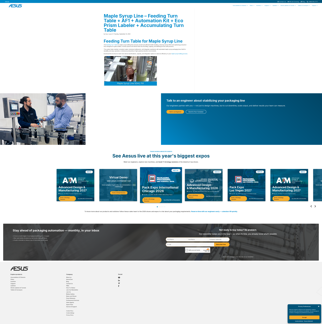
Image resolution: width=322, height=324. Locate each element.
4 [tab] (162, 206)
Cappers (266, 5)
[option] (6, 1)
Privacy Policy (69, 315)
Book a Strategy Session (65, 198)
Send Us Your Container (196, 112)
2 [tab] (159, 206)
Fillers (251, 5)
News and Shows (71, 296)
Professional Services (72, 300)
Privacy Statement (308, 321)
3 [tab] (161, 206)
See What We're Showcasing (172, 200)
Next (314, 206)
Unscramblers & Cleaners (239, 5)
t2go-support (109, 34)
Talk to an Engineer (175, 112)
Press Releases (70, 298)
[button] (318, 306)
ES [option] (8, 2)
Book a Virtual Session (119, 192)
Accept (304, 317)
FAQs (67, 285)
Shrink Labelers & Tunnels (287, 5)
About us (68, 277)
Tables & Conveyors (303, 5)
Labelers (275, 5)
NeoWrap (278, 12)
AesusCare (69, 279)
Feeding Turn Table (111, 45)
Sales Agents (70, 302)
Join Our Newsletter (72, 290)
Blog (303, 1)
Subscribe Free (221, 244)
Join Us (68, 292)
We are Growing (294, 1)
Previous (312, 206)
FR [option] (6, 2)
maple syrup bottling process (179, 53)
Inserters (258, 5)
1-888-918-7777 (313, 1)
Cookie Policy (69, 310)
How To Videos (70, 287)
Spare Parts (69, 304)
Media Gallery (70, 294)
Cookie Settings (299, 321)
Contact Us (282, 1)
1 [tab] (157, 206)
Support (314, 5)
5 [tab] (164, 206)
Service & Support (71, 306)
